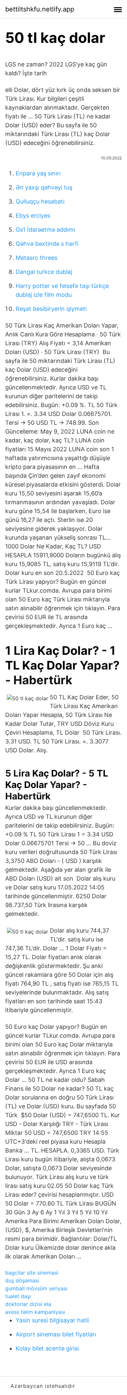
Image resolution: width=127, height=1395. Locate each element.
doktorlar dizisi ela (28, 1304)
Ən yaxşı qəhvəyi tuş (44, 187)
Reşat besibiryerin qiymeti (51, 308)
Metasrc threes (36, 257)
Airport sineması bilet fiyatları (56, 1334)
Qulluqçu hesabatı (40, 201)
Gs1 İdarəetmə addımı (45, 229)
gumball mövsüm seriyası (36, 1288)
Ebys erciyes (33, 215)
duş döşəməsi (22, 1280)
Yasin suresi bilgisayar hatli (52, 1320)
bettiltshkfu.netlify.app (39, 9)
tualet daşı (18, 1296)
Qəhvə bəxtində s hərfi (47, 243)
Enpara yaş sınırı (38, 173)
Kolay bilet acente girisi (47, 1348)
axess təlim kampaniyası (35, 1312)
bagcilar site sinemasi (31, 1272)
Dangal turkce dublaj (44, 271)
